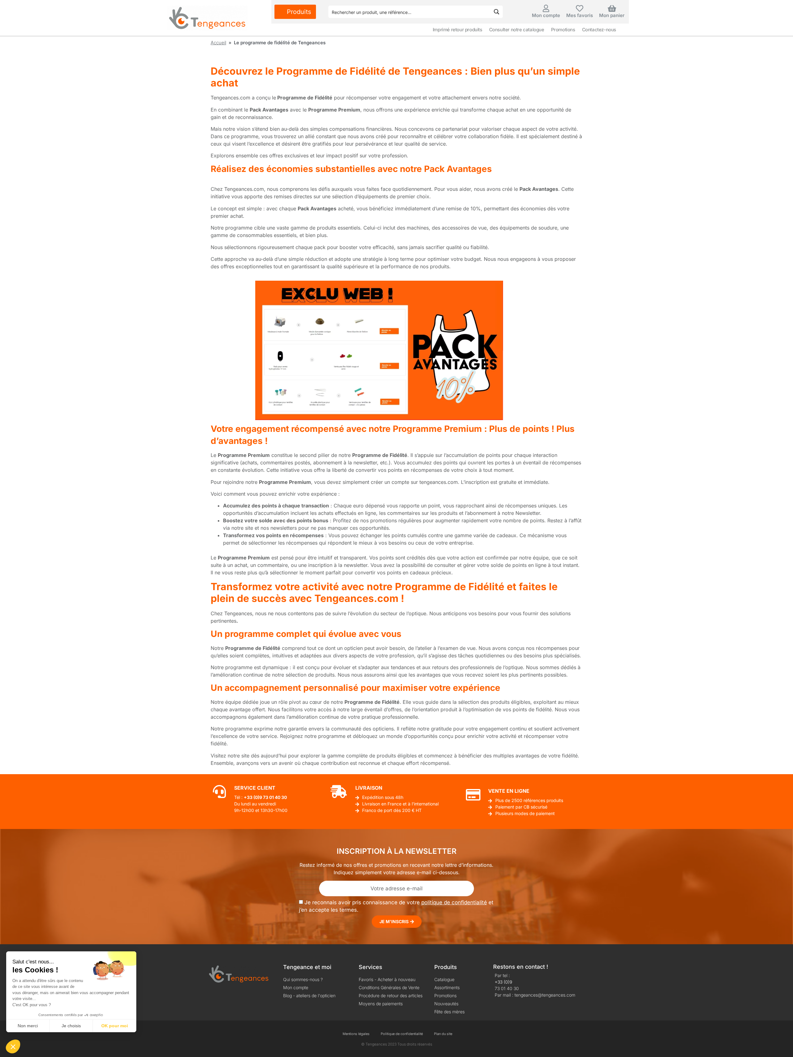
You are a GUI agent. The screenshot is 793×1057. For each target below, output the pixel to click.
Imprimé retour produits (457, 30)
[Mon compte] (546, 8)
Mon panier (611, 15)
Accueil (218, 43)
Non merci (28, 1025)
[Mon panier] (612, 8)
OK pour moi (114, 1025)
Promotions (563, 30)
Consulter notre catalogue (516, 30)
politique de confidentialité (454, 902)
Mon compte (546, 15)
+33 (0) (251, 797)
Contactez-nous (599, 30)
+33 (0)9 (503, 982)
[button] (13, 1046)
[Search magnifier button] (496, 12)
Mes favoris (579, 15)
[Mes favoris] (579, 8)
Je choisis (71, 1025)
